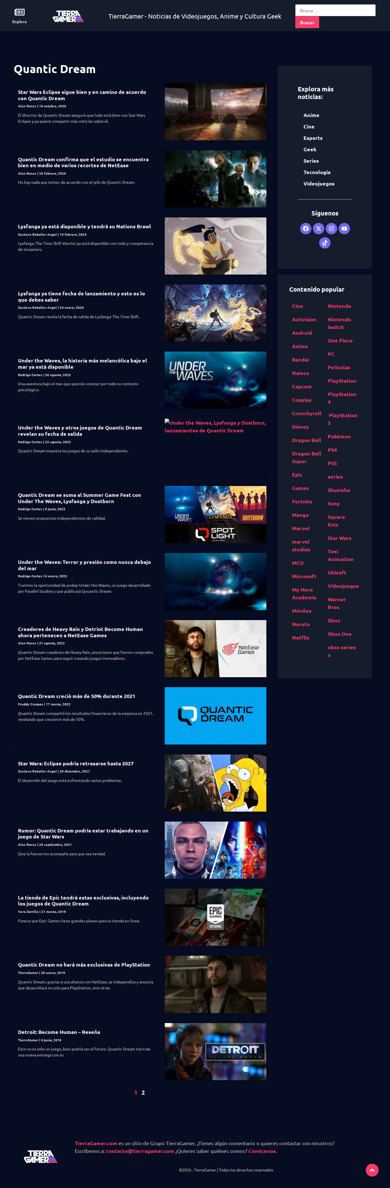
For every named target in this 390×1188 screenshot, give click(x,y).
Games (300, 488)
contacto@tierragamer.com (140, 1150)
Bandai (300, 359)
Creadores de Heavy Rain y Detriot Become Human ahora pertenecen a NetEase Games (80, 632)
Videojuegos (319, 183)
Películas (339, 367)
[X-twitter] (318, 228)
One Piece (340, 340)
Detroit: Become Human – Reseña (59, 1031)
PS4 (332, 449)
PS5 (332, 463)
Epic (297, 474)
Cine (309, 126)
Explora (19, 21)
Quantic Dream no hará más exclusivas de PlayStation (84, 964)
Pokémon (339, 436)
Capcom (302, 386)
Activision (304, 319)
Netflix (300, 637)
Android (302, 332)
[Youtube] (344, 228)
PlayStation (342, 380)
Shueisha (339, 490)
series (335, 476)
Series (311, 160)
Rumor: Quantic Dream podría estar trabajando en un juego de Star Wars (83, 833)
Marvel (301, 528)
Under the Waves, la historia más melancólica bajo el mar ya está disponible (82, 363)
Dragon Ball (306, 440)
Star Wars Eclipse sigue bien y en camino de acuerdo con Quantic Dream (82, 94)
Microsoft (304, 576)
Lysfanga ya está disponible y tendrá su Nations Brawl (84, 226)
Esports (313, 137)
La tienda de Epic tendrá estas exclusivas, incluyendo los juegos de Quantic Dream (83, 900)
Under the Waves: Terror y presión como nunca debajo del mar (84, 564)
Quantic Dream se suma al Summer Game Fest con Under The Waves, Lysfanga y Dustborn (79, 497)
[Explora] (20, 12)
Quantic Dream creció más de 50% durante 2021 (76, 696)
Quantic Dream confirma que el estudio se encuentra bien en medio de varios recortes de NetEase (83, 162)
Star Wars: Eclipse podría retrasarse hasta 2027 (76, 763)
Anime (311, 115)
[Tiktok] (325, 243)
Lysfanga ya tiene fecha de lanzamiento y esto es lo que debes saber (81, 296)
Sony (334, 503)
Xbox (334, 620)
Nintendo (339, 305)
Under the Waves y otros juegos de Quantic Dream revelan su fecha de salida (80, 430)
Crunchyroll (306, 413)
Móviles (301, 610)
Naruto (301, 624)
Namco (300, 373)
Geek (309, 149)
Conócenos (262, 1150)
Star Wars (339, 538)
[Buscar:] (335, 10)
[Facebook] (305, 228)
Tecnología (317, 172)
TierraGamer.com (96, 1143)
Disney (300, 426)
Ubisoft (337, 572)
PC (331, 353)
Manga (300, 514)
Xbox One (340, 633)
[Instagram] (331, 228)
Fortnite (302, 501)
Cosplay (302, 399)
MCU (298, 562)
